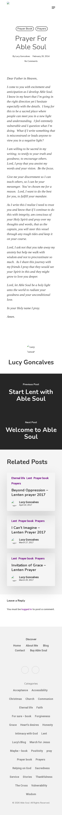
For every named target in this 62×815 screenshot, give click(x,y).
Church (29, 698)
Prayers (41, 28)
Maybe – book (19, 750)
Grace (13, 724)
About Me (32, 645)
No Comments (31, 61)
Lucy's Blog (19, 742)
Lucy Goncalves (22, 56)
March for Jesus (40, 742)
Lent (29, 478)
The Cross (21, 785)
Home (17, 645)
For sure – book (21, 716)
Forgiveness (42, 716)
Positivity (37, 750)
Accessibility (40, 690)
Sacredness (42, 768)
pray (49, 750)
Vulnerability (39, 785)
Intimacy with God (26, 733)
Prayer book (24, 28)
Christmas (15, 698)
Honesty (47, 724)
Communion (45, 698)
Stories (27, 776)
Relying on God (21, 768)
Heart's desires (29, 724)
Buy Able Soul (38, 650)
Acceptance (20, 690)
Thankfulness (44, 776)
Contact (20, 650)
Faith (39, 707)
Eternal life (18, 478)
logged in (26, 609)
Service (14, 776)
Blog (46, 645)
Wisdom (31, 794)
